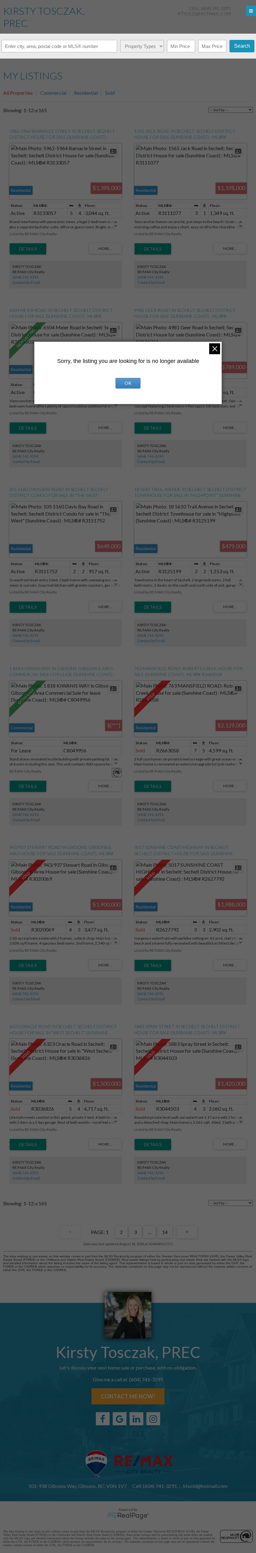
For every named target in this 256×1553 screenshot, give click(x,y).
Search (242, 46)
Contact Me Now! (128, 1396)
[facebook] (103, 1418)
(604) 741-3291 (25, 277)
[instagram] (153, 1418)
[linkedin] (136, 1418)
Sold (110, 93)
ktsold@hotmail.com (204, 13)
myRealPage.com (128, 1516)
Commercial (53, 93)
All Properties (18, 93)
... (149, 1232)
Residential (86, 93)
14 (165, 1232)
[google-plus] (119, 1418)
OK (128, 383)
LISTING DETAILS (28, 249)
